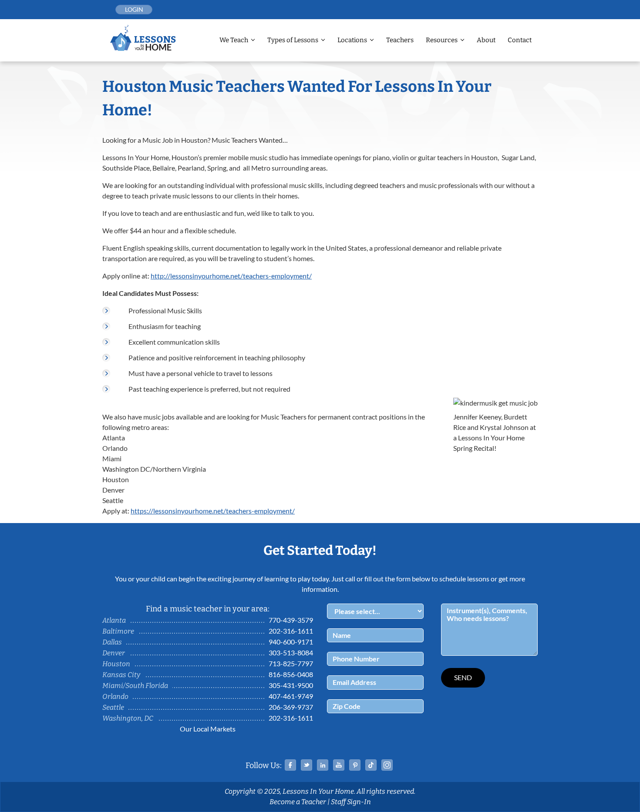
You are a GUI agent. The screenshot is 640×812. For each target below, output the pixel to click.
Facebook (290, 765)
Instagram (387, 765)
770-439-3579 (291, 620)
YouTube (338, 765)
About (486, 40)
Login (134, 9)
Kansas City (121, 675)
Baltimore (118, 631)
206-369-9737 (291, 707)
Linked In (322, 765)
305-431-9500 (291, 685)
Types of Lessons (292, 40)
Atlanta (114, 620)
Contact (520, 40)
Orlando (115, 696)
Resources (442, 40)
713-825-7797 (291, 663)
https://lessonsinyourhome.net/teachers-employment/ (213, 511)
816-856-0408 (291, 674)
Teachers (400, 40)
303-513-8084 (291, 652)
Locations (352, 40)
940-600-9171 (291, 642)
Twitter (306, 765)
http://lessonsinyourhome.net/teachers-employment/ (231, 276)
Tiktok (371, 765)
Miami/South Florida (135, 685)
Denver (113, 653)
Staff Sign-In (351, 802)
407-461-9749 (291, 696)
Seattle (113, 707)
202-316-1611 (291, 631)
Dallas (112, 642)
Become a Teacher (297, 802)
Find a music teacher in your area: (207, 609)
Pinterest (354, 765)
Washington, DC (127, 718)
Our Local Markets (208, 729)
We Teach (233, 40)
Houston (116, 664)
